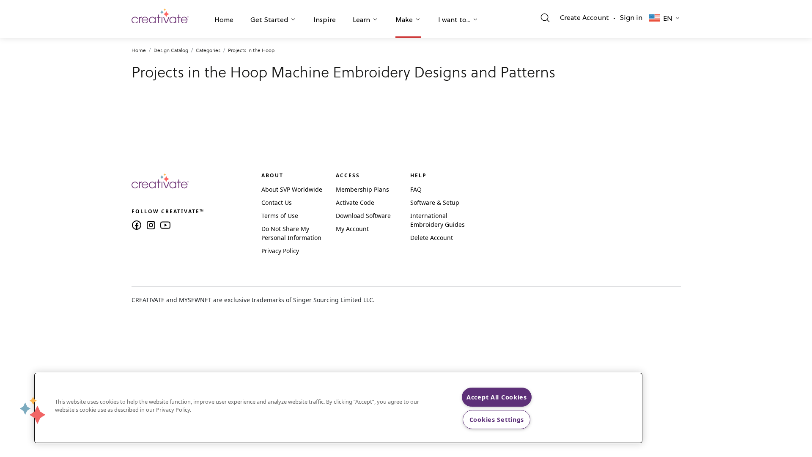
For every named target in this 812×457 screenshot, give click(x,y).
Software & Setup (434, 202)
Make (404, 20)
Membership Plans (362, 189)
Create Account (584, 18)
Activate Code (355, 202)
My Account (352, 229)
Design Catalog (171, 50)
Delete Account (431, 238)
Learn (361, 20)
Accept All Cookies (496, 397)
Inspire (324, 20)
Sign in (631, 18)
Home (223, 20)
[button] (223, 21)
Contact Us (276, 202)
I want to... (454, 20)
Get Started (269, 20)
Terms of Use (279, 216)
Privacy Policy (280, 251)
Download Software (363, 216)
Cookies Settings (496, 420)
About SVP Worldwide (291, 189)
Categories (208, 50)
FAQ (416, 189)
